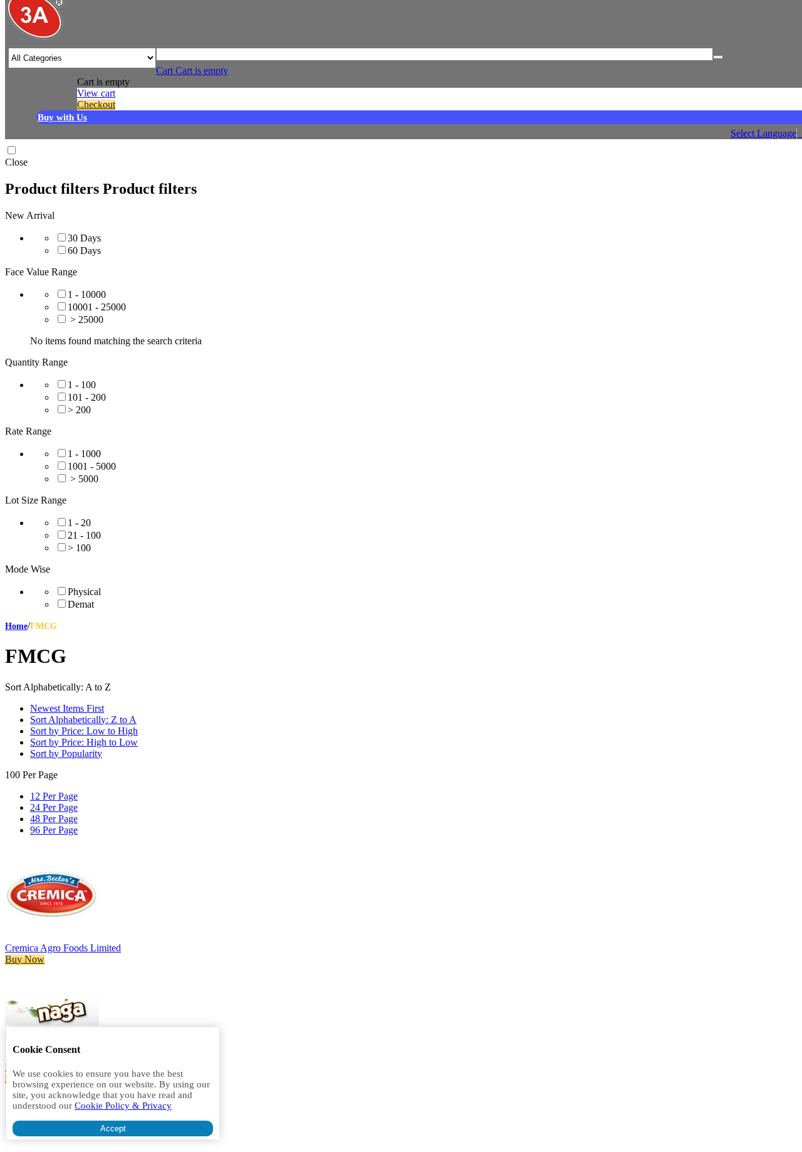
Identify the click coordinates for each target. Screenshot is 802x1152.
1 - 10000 (87, 294)
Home (16, 626)
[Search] (718, 57)
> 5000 (83, 478)
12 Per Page (54, 796)
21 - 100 (84, 535)
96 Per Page (54, 830)
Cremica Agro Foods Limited (63, 948)
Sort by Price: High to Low (84, 742)
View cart (96, 93)
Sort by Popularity (66, 753)
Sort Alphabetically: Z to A (83, 719)
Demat (81, 604)
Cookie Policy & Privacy (123, 1106)
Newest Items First (67, 708)
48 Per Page (54, 818)
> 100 (79, 547)
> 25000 (85, 319)
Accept (113, 1128)
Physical (84, 591)
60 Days (84, 250)
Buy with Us (62, 117)
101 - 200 (87, 397)
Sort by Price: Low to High (84, 731)
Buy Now (24, 959)
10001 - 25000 (97, 307)
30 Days (84, 238)
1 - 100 (82, 384)
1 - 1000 (84, 453)
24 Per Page (54, 807)
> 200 (79, 409)
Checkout (96, 104)
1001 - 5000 (92, 466)
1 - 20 (79, 522)
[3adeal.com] (35, 37)
